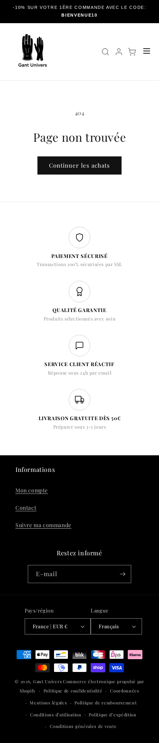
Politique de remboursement (105, 703)
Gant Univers (47, 681)
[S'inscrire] (122, 574)
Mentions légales (48, 703)
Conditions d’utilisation (55, 715)
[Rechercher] (105, 51)
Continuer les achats (79, 165)
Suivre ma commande (43, 525)
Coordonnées (124, 691)
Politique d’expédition (112, 715)
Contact (25, 507)
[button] (132, 51)
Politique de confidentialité (73, 691)
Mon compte (31, 490)
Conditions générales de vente (83, 726)
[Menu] (146, 51)
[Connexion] (119, 51)
